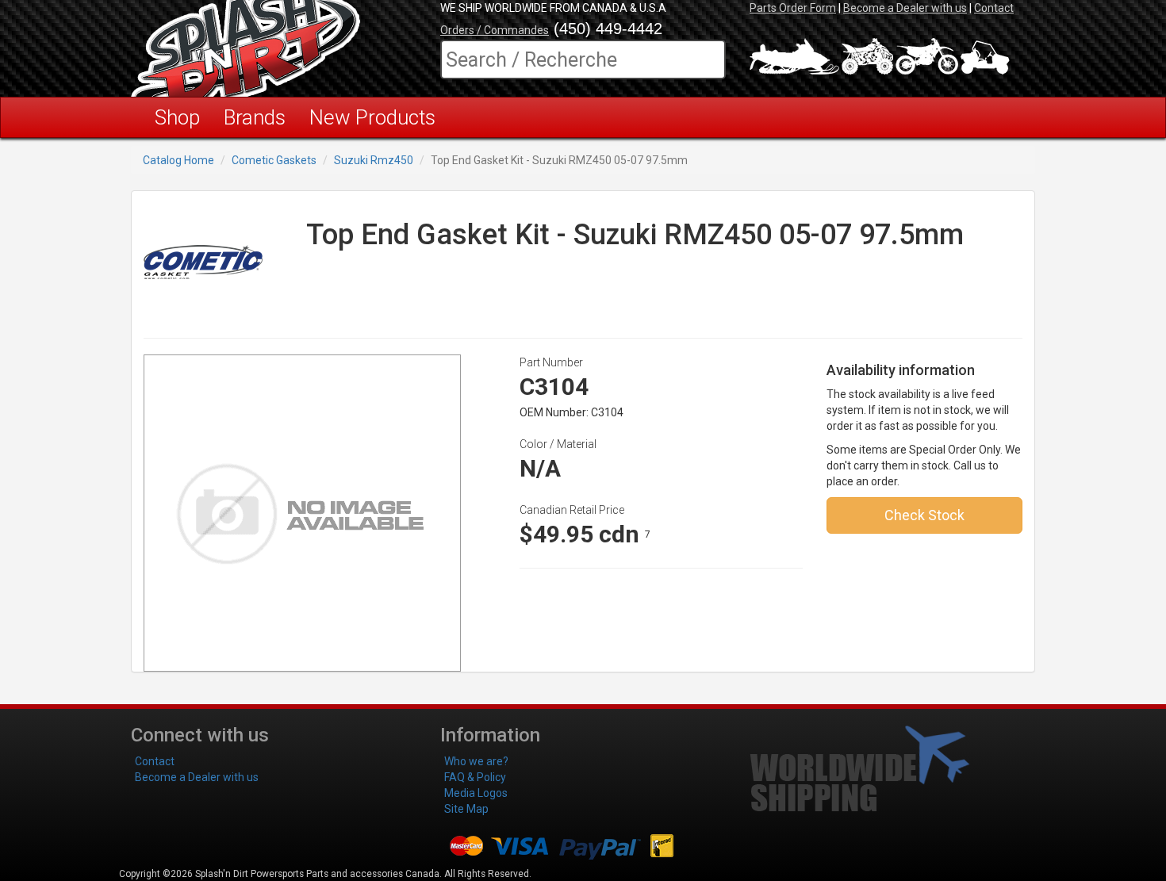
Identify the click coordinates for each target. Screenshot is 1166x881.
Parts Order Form (793, 8)
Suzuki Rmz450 (373, 160)
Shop (177, 117)
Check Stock (924, 515)
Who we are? (476, 761)
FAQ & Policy (475, 777)
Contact (994, 8)
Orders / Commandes (494, 30)
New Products (372, 117)
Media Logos (476, 793)
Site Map (466, 808)
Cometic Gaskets (274, 160)
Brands (255, 117)
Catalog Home (178, 160)
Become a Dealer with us (905, 8)
